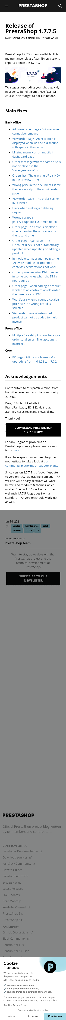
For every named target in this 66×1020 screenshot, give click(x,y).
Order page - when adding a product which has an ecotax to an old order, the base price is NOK (36, 290)
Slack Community (16, 938)
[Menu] (6, 6)
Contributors (13, 945)
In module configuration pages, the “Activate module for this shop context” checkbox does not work (35, 263)
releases (17, 530)
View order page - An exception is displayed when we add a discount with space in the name (35, 143)
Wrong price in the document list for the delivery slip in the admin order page (36, 189)
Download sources (17, 857)
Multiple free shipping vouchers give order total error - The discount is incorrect (36, 339)
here (16, 450)
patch (46, 525)
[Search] (60, 6)
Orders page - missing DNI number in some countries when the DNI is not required (35, 276)
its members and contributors (29, 831)
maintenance (32, 525)
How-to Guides (12, 870)
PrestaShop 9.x (13, 913)
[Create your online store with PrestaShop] (18, 815)
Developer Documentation (22, 851)
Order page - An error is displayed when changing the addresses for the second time (34, 231)
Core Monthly (12, 901)
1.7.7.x (29, 530)
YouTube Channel (16, 907)
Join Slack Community (19, 864)
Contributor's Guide (16, 951)
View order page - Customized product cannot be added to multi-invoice (35, 317)
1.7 (37, 530)
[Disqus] (33, 638)
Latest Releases (13, 889)
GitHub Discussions (18, 932)
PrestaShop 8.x (13, 920)
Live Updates (11, 895)
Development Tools (16, 876)
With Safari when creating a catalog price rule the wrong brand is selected (35, 304)
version (17, 525)
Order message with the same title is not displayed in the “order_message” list (36, 166)
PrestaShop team (18, 543)
